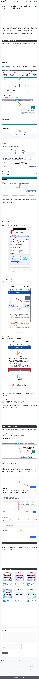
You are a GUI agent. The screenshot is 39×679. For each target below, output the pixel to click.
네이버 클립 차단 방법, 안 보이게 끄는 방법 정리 (19, 583)
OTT (20, 1)
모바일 (26, 1)
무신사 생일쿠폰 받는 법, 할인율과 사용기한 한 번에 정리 (19, 600)
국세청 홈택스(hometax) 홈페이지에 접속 (9, 66)
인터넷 (14, 1)
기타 (3, 551)
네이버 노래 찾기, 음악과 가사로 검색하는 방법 (31, 600)
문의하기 (31, 664)
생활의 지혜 (35, 1)
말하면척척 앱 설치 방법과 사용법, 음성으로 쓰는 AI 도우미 (7, 600)
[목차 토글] (6, 37)
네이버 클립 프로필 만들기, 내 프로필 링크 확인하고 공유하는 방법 (31, 583)
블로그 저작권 (32, 666)
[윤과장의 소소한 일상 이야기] (5, 1)
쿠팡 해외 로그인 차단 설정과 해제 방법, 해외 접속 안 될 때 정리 (7, 583)
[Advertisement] (19, 18)
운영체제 (30, 1)
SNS (17, 1)
